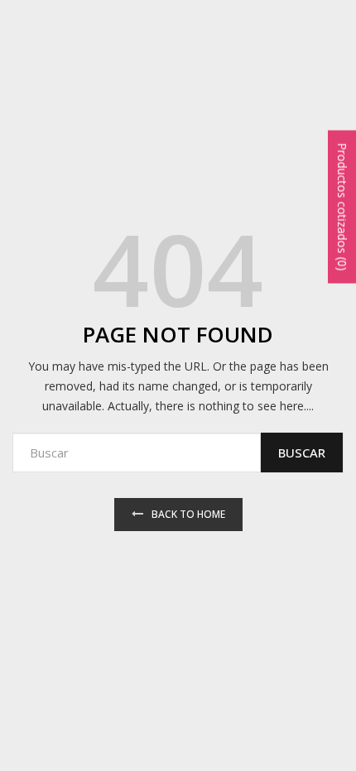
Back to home (188, 514)
